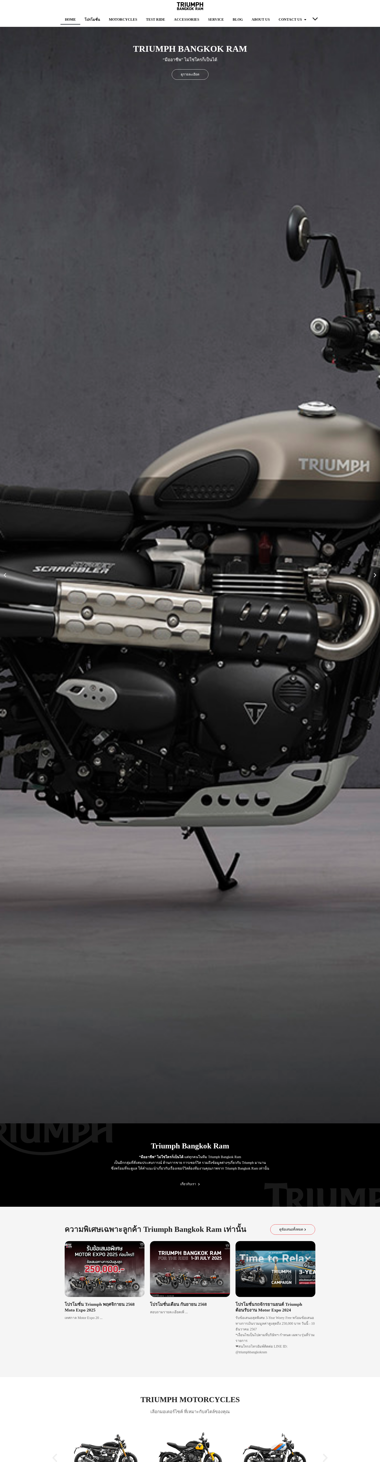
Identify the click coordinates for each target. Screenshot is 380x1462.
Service (216, 19)
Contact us (290, 19)
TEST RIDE (155, 19)
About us (261, 19)
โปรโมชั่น (92, 19)
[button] (5, 575)
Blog (238, 19)
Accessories (186, 19)
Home (70, 19)
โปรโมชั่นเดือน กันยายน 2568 (178, 1304)
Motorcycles (123, 19)
